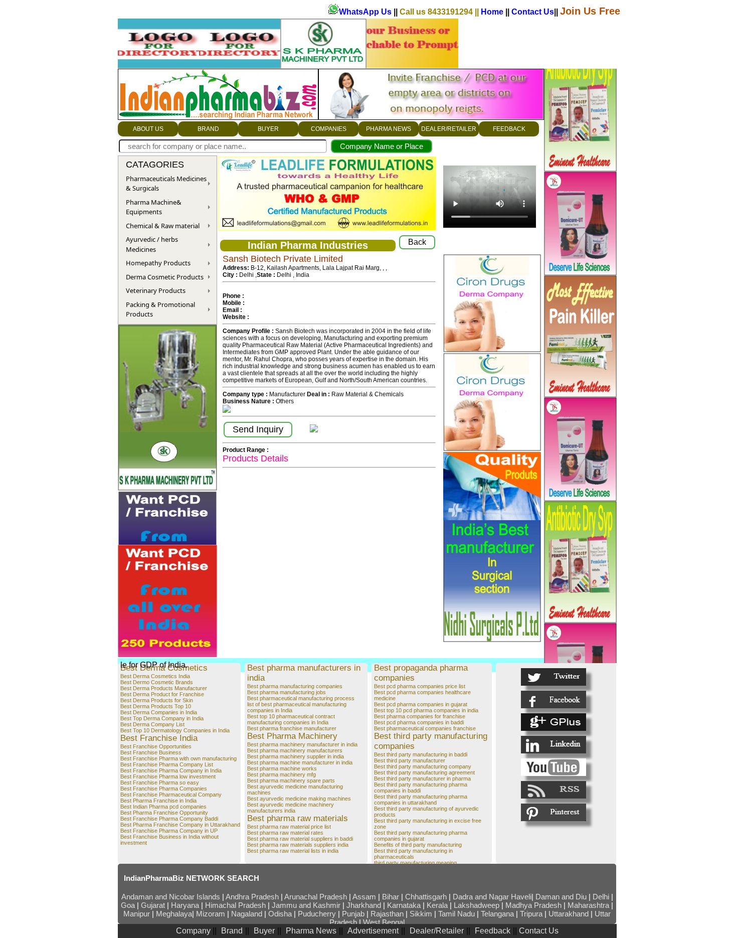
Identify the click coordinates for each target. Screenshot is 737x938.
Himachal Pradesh (235, 905)
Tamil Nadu (456, 913)
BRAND (208, 128)
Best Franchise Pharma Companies (163, 789)
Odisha (281, 913)
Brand (232, 930)
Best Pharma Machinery (292, 736)
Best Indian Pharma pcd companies (163, 807)
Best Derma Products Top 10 (155, 706)
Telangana (497, 913)
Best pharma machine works (282, 768)
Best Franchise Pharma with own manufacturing (178, 758)
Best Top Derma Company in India (162, 718)
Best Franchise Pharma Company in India (171, 770)
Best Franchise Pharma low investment (168, 776)
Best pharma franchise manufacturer (291, 728)
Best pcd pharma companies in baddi (419, 722)
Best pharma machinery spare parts (291, 780)
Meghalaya (174, 913)
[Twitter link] (553, 677)
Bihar (391, 896)
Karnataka (404, 905)
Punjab (354, 913)
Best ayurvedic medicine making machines (299, 799)
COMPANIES (328, 128)
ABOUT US (148, 128)
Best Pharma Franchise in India (158, 801)
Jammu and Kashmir (306, 905)
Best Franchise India (159, 738)
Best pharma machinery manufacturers (294, 750)
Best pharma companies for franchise (419, 716)
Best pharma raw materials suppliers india (297, 845)
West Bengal (384, 922)
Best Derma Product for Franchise (162, 694)
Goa (128, 905)
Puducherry (317, 913)
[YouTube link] (553, 767)
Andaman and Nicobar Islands (170, 896)
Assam (364, 896)
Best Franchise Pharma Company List (166, 764)
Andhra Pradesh (252, 896)
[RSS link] (553, 790)
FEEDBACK (509, 128)
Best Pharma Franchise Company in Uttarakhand (180, 825)
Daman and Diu (561, 896)
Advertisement (373, 930)
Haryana (186, 905)
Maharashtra (589, 905)
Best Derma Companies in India (158, 712)
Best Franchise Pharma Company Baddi (169, 819)
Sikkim (421, 913)
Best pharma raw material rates (285, 833)
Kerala (438, 905)
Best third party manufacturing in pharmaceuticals (413, 854)
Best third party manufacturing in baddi (420, 754)
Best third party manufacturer (409, 760)
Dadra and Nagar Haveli (492, 896)
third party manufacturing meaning (415, 863)
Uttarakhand (568, 913)
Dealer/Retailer (437, 930)
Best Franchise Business (150, 752)
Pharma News (311, 930)
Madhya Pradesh (533, 905)
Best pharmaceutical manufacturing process (300, 698)
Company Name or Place (381, 146)
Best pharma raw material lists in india (292, 851)
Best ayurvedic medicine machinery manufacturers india (290, 808)
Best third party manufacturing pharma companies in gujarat (420, 836)
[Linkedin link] (553, 744)
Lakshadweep (476, 905)
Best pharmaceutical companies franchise (425, 728)
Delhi (601, 896)
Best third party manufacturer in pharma (422, 778)
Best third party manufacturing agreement (424, 772)
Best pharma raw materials (297, 818)
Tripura (531, 913)
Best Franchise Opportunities (156, 746)
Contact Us (532, 12)
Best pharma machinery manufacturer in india (302, 744)
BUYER (268, 128)
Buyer (264, 930)
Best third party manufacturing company (422, 766)
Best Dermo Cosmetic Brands (156, 682)
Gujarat (153, 905)
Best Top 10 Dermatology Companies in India (175, 730)
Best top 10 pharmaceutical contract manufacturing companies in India (291, 719)
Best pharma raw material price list (289, 827)
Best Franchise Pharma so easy (159, 782)
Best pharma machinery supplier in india (295, 756)
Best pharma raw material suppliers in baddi (300, 839)
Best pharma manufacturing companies (294, 686)
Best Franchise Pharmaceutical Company (171, 795)
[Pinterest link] (553, 812)
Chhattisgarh (426, 896)
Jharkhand (363, 905)
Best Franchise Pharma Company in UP (169, 831)
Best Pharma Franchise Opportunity (164, 813)
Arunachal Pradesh (316, 896)
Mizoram (211, 913)
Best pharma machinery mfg (281, 774)
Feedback (492, 930)
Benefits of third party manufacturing (418, 845)
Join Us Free (590, 11)
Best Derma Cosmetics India (155, 676)
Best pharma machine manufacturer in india (299, 762)
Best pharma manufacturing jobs (286, 692)
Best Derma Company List (152, 724)
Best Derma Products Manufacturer (163, 688)
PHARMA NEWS (388, 128)
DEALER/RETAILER (448, 128)
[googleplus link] (553, 722)
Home (493, 12)
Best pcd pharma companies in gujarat (420, 704)
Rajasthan (388, 913)
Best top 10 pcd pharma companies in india (426, 710)
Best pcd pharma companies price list (419, 686)
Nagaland (246, 913)
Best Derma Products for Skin (156, 700)
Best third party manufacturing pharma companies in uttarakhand (420, 800)
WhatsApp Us (366, 12)
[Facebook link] (553, 699)
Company (194, 930)
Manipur (136, 913)
